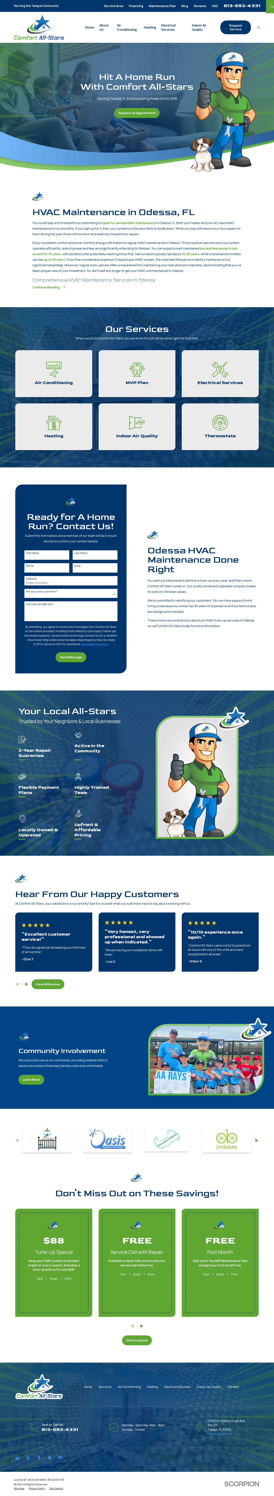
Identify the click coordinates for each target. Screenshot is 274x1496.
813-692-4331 (242, 6)
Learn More (31, 1079)
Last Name (80, 553)
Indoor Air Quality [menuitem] (199, 27)
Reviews (200, 6)
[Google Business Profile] (17, 1458)
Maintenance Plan (162, 6)
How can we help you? (39, 604)
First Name (32, 553)
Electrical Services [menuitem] (168, 27)
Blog (184, 6)
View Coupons (137, 1340)
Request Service (235, 27)
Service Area (113, 6)
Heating (152, 1387)
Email (77, 566)
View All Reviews (48, 984)
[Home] (39, 27)
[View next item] (26, 984)
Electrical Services (177, 1387)
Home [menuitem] (89, 27)
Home (88, 1387)
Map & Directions (220, 1434)
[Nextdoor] (60, 1458)
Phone (30, 566)
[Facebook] (39, 1458)
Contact (233, 1387)
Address (31, 578)
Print (68, 1278)
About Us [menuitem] (104, 27)
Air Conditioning (129, 1387)
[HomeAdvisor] (49, 1458)
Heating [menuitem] (150, 27)
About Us (104, 1387)
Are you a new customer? (41, 591)
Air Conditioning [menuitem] (127, 27)
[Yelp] (28, 1458)
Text (39, 1278)
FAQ (215, 6)
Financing (136, 6)
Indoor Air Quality (209, 1387)
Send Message (71, 657)
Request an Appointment (137, 113)
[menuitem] (19, 1488)
